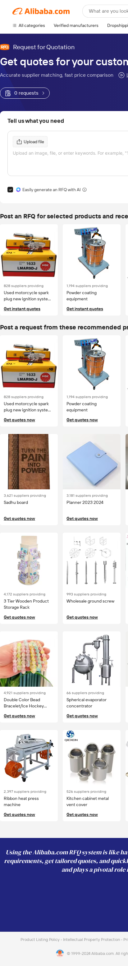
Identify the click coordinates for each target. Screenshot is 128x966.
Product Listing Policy (41, 939)
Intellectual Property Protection (92, 939)
